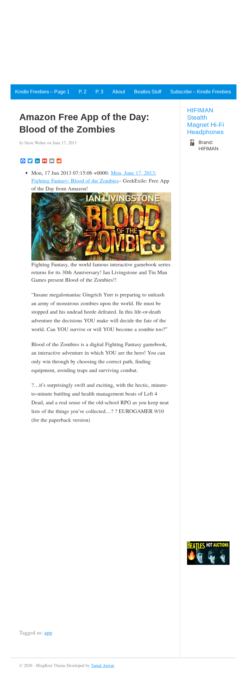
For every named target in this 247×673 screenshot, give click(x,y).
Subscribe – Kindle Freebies (200, 91)
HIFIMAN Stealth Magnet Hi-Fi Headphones (205, 121)
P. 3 (99, 91)
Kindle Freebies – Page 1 (42, 91)
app (48, 632)
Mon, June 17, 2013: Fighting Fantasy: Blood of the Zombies (93, 176)
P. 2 (82, 91)
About (118, 91)
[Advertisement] (123, 42)
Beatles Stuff (147, 91)
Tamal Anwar (102, 665)
